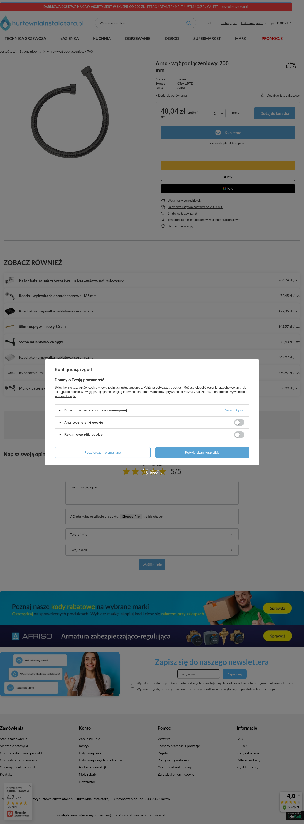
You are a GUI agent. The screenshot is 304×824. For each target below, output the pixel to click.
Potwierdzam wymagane (103, 452)
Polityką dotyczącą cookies (163, 387)
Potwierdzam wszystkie (202, 452)
